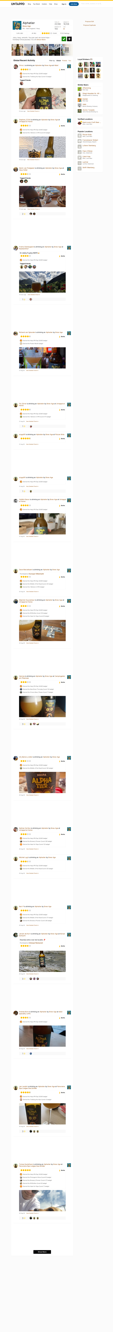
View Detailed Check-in (33, 111)
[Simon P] (34, 724)
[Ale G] (31, 1053)
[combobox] (91, 3)
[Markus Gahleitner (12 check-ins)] (92, 76)
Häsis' (56, 65)
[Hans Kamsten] (34, 1131)
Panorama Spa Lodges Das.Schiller (32, 1166)
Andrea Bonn (24, 1012)
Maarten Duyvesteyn (27, 600)
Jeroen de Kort (24, 934)
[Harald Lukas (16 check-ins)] (86, 70)
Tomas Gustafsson (26, 1164)
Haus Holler (23, 170)
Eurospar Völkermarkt (36, 574)
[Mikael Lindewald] (31, 1131)
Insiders (44, 4)
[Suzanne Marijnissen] (34, 978)
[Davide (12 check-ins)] (98, 76)
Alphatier (38, 65)
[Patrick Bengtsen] (31, 299)
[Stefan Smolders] (31, 978)
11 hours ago (22, 209)
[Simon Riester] (37, 724)
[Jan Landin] (37, 1218)
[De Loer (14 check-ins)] (80, 76)
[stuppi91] (31, 491)
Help (50, 4)
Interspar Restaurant (36, 943)
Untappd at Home (25, 121)
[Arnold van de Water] (34, 214)
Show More (41, 40)
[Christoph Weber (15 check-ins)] (92, 70)
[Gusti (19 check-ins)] (80, 70)
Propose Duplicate (89, 25)
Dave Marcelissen (25, 570)
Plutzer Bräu (59, 434)
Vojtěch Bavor (24, 499)
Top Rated (36, 4)
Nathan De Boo (25, 828)
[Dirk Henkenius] (31, 724)
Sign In (64, 4)
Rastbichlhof (24, 249)
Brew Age (27, 26)
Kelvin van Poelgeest (26, 168)
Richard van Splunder (27, 332)
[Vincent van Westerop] (31, 214)
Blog (29, 4)
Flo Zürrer (22, 404)
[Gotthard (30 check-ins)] (80, 64)
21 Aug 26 (22, 370)
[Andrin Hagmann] (31, 426)
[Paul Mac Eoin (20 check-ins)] (98, 64)
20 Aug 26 (22, 591)
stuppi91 (22, 434)
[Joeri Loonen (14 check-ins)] (98, 70)
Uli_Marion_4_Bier (25, 757)
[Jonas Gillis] (37, 978)
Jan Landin (23, 1086)
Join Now (74, 4)
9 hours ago (22, 159)
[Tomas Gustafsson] (37, 1131)
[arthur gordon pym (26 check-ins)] (86, 64)
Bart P (21, 906)
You (69, 60)
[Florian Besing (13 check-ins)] (86, 76)
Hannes (22, 676)
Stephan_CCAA (24, 120)
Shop (56, 4)
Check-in (64, 39)
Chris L (21, 65)
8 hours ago (22, 111)
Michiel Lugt (23, 857)
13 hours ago (22, 294)
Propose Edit (89, 21)
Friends (64, 60)
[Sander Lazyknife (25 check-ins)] (92, 64)
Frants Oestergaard (26, 247)
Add (69, 39)
